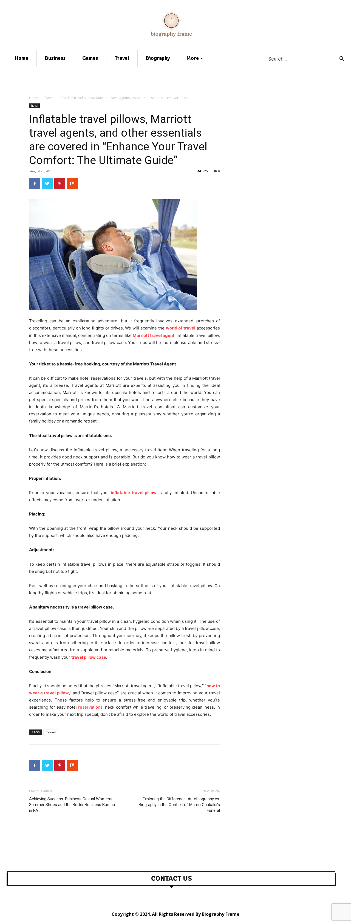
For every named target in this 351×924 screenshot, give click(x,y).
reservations (90, 707)
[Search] (341, 58)
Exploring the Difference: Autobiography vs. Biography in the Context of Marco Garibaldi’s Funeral (179, 804)
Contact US (171, 878)
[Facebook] (34, 183)
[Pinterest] (59, 183)
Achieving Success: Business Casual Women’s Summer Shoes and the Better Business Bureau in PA (72, 804)
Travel (48, 97)
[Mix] (72, 183)
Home (34, 97)
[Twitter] (47, 183)
